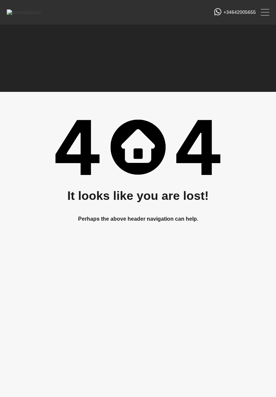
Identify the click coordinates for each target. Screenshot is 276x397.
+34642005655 (239, 12)
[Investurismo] (24, 12)
